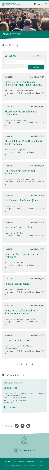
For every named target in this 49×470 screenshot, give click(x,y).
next (31, 364)
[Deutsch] (39, 4)
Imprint (7, 462)
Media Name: (10, 90)
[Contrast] (35, 4)
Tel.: (5, 398)
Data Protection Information (23, 462)
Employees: (9, 93)
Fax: (5, 400)
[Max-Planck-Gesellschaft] (24, 441)
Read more (12, 407)
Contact (39, 462)
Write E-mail (8, 402)
